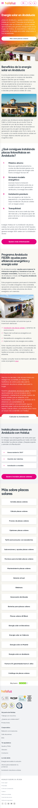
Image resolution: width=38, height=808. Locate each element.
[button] (2, 3)
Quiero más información (19, 242)
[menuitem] (2, 804)
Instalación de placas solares (14, 328)
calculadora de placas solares (18, 391)
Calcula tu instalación (19, 417)
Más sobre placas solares (19, 38)
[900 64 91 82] (30, 3)
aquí (16, 361)
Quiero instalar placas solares (19, 477)
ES (23, 3)
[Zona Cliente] (35, 3)
